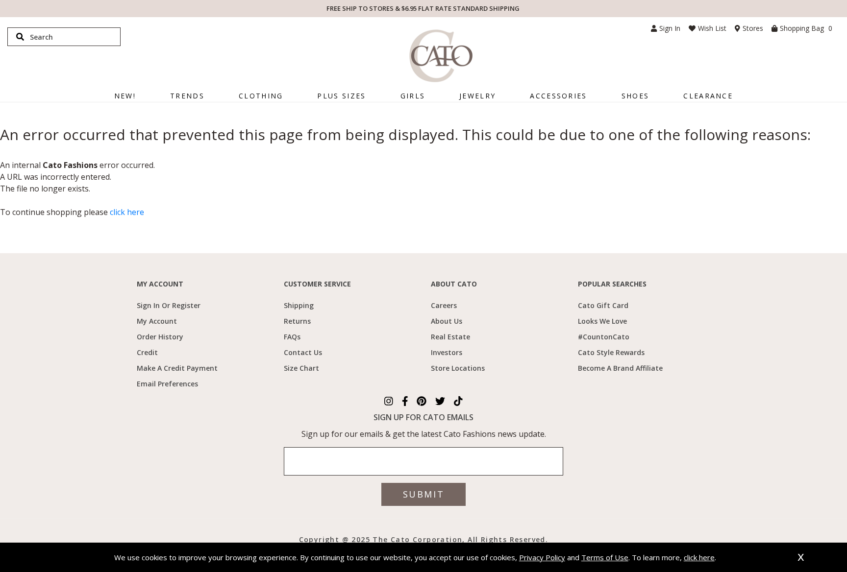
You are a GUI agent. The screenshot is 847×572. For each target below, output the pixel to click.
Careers (444, 305)
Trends (187, 95)
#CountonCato (603, 336)
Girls (412, 95)
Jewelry (477, 95)
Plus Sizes (341, 95)
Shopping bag (806, 28)
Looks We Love (602, 321)
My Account (157, 321)
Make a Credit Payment (177, 368)
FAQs (292, 336)
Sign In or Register (168, 305)
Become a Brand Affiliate (620, 368)
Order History (160, 336)
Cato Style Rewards (611, 352)
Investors (446, 352)
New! (125, 95)
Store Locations (458, 368)
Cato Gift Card (603, 305)
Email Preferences (167, 383)
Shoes (635, 95)
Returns (297, 321)
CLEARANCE (708, 95)
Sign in (669, 28)
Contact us (303, 352)
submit (423, 494)
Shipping (299, 305)
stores (753, 28)
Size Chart (301, 368)
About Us (446, 321)
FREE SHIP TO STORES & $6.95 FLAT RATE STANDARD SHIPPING (423, 8)
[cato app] (280, 539)
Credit (147, 352)
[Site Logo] (440, 56)
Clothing (261, 95)
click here (127, 212)
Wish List (712, 28)
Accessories (558, 95)
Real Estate (450, 336)
